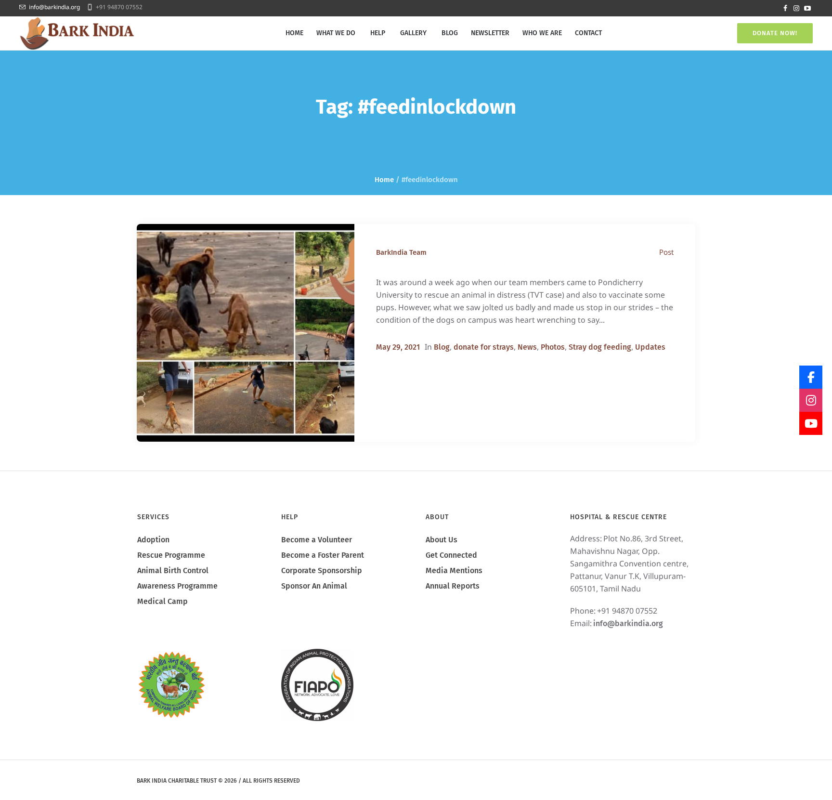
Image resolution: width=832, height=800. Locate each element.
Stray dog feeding (600, 347)
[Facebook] (785, 8)
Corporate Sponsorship (321, 570)
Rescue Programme (171, 555)
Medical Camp (162, 601)
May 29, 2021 (398, 347)
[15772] (245, 333)
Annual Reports (453, 585)
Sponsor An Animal (314, 585)
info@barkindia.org (54, 7)
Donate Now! (775, 33)
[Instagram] (796, 8)
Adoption (153, 539)
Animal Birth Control (172, 570)
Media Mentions (454, 570)
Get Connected (451, 555)
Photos (553, 347)
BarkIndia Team (401, 252)
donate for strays (484, 347)
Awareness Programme (177, 585)
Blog (442, 347)
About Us (441, 539)
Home (384, 179)
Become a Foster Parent (322, 555)
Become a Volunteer (316, 539)
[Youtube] (807, 8)
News (527, 347)
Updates (650, 347)
